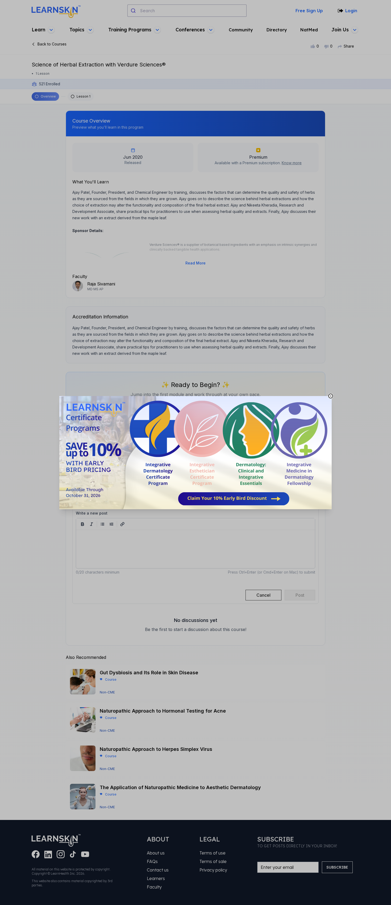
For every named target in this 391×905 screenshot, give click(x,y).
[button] (195, 452)
